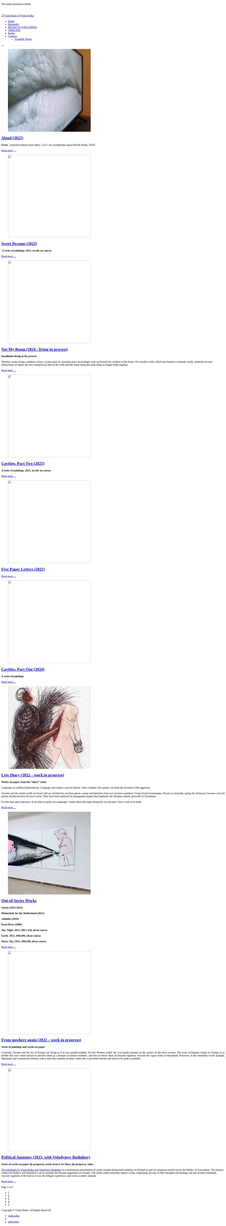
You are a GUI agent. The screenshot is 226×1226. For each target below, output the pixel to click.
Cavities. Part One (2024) (22, 669)
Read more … (8, 150)
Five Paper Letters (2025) (23, 569)
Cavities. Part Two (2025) (22, 463)
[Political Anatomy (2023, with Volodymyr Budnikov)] (49, 1150)
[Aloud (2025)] (49, 130)
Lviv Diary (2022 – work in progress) (32, 775)
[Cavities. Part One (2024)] (49, 662)
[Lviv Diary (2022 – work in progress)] (49, 768)
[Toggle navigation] (2, 45)
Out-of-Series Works (18, 900)
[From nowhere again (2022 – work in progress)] (49, 1033)
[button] (12, 36)
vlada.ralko (14, 1215)
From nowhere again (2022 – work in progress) (41, 1040)
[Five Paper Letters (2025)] (49, 562)
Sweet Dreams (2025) (19, 243)
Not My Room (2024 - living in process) (34, 349)
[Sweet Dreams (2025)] (49, 236)
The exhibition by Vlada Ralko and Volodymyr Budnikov (31, 1169)
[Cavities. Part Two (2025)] (49, 456)
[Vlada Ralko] (17, 15)
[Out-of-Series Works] (49, 893)
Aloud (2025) (12, 138)
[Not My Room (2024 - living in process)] (49, 342)
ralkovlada (13, 1221)
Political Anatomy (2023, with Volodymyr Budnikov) (45, 1157)
